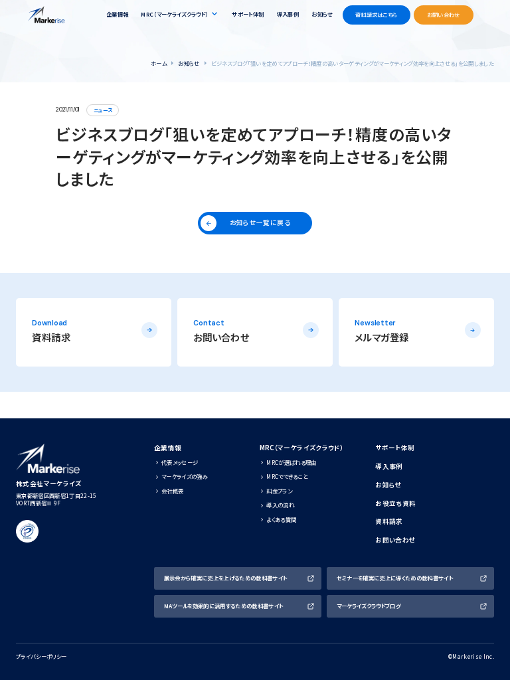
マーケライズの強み (184, 476)
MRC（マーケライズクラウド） (302, 448)
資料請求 (389, 521)
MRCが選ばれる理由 (291, 462)
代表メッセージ (179, 462)
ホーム (159, 63)
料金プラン (279, 491)
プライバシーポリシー (41, 656)
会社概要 (172, 491)
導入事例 (288, 14)
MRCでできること (286, 476)
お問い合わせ (395, 540)
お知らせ (322, 14)
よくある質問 (281, 519)
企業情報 (117, 14)
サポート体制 (248, 14)
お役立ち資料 (395, 503)
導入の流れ (280, 505)
